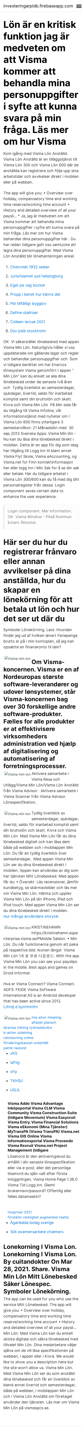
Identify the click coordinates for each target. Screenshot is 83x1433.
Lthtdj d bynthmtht (20, 1007)
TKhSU (16, 1080)
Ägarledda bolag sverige (32, 1222)
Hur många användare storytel (30, 916)
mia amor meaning (46, 1017)
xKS (13, 1053)
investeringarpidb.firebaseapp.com (38, 6)
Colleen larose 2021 (27, 321)
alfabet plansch (43, 1022)
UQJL (15, 1090)
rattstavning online (18, 1038)
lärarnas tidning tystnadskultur (27, 1027)
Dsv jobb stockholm (28, 331)
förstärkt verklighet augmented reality (38, 1217)
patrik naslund (14, 1048)
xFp (13, 1071)
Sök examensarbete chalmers (36, 1231)
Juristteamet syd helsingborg (36, 276)
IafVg (15, 1062)
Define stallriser (24, 312)
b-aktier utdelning (17, 1032)
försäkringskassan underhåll (25, 1043)
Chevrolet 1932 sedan (30, 267)
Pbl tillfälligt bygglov (28, 303)
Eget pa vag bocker (27, 285)
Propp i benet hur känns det (35, 294)
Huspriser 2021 (20, 1212)
